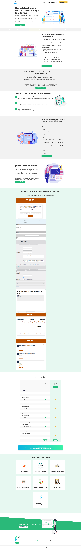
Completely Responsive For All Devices (27, 431)
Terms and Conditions (54, 540)
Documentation (32, 540)
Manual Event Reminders (25, 406)
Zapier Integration (24, 395)
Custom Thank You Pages (25, 404)
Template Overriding (25, 401)
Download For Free (46, 156)
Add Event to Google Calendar (26, 433)
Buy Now (55, 440)
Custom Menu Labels (25, 399)
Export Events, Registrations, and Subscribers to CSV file (30, 413)
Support (46, 540)
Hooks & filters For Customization (27, 426)
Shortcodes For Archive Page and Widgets (28, 422)
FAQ (49, 540)
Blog (37, 540)
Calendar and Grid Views (25, 424)
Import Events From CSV (25, 415)
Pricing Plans (41, 540)
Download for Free (20, 25)
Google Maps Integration (25, 397)
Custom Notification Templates (26, 417)
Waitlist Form (24, 435)
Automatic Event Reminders (26, 408)
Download (45, 440)
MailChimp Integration (25, 392)
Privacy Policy (62, 540)
